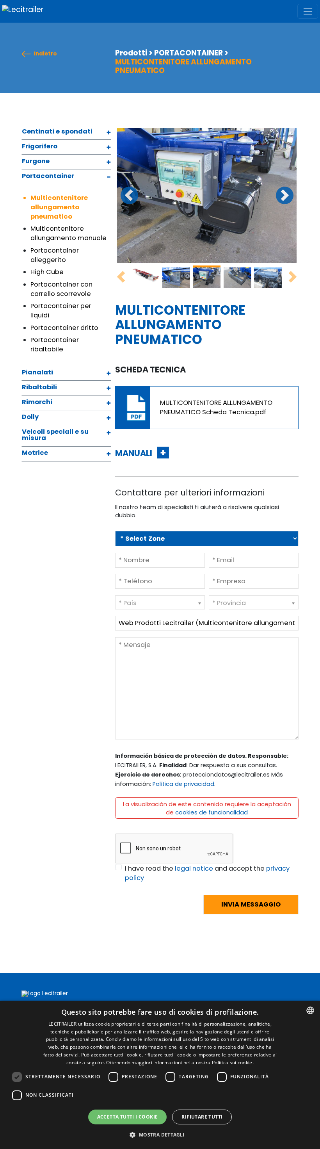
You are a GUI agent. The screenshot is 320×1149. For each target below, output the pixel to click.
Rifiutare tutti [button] (201, 1116)
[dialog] (160, 1075)
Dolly (30, 417)
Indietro (45, 54)
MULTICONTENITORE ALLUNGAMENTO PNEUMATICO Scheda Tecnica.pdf (216, 407)
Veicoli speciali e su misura (55, 435)
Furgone (36, 162)
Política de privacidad (183, 784)
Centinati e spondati (57, 132)
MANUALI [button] (134, 453)
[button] (159, 1135)
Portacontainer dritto (64, 327)
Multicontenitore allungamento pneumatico (59, 207)
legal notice (194, 868)
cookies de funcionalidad (211, 812)
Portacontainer (48, 176)
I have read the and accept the (207, 873)
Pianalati (37, 373)
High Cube (47, 271)
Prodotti (131, 53)
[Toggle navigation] (307, 11)
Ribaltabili (39, 388)
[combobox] (310, 1010)
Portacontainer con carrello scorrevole (61, 289)
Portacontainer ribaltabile (54, 344)
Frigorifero (39, 147)
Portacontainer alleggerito (54, 255)
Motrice (35, 453)
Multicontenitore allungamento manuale (68, 233)
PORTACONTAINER (188, 53)
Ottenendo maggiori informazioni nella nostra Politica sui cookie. (180, 1062)
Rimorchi (37, 402)
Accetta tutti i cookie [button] (127, 1116)
